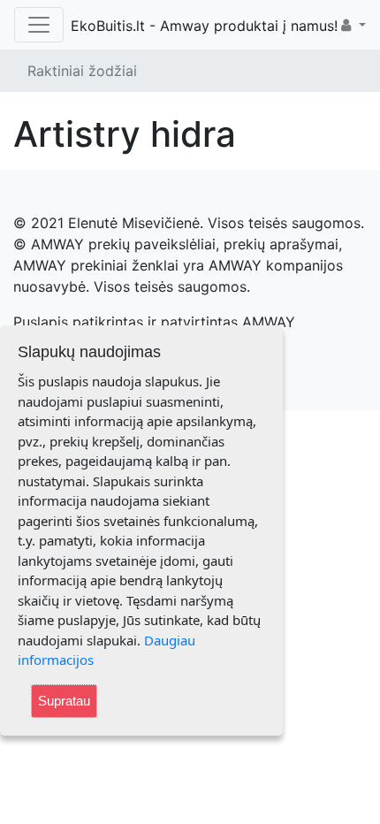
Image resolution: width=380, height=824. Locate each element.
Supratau (64, 700)
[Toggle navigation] (39, 24)
